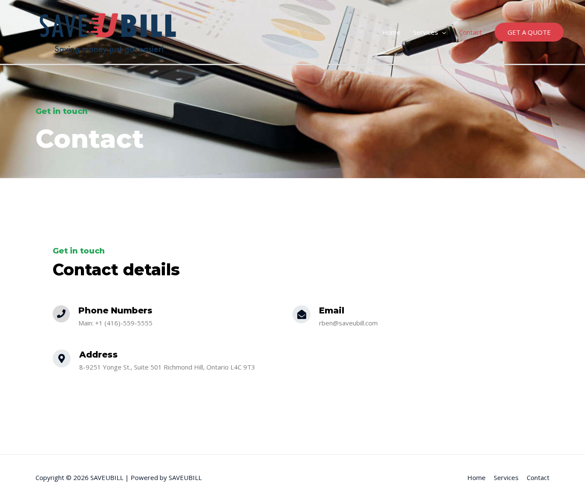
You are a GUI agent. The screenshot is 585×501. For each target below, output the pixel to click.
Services (425, 32)
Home (391, 32)
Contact (470, 32)
